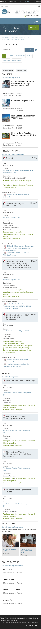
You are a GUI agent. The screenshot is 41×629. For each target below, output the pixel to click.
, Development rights (14, 348)
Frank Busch (7, 403)
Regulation (15, 296)
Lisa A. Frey (7, 336)
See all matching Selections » (12, 527)
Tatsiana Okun (8, 223)
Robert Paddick (8, 225)
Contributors (16, 60)
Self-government (21, 405)
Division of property (18, 185)
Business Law (8, 39)
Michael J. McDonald (10, 511)
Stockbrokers (15, 239)
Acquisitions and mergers (22, 180)
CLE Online (5, 37)
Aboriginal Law (8, 405)
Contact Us (37, 1)
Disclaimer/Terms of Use (24, 618)
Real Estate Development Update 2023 (16, 331)
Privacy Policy (4, 618)
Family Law (7, 185)
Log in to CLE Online (32, 15)
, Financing (25, 348)
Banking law (19, 39)
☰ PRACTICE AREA (9, 44)
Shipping (3, 620)
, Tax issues (15, 183)
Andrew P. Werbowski (10, 287)
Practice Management (10, 343)
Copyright (13, 618)
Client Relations (17, 345)
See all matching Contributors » (13, 565)
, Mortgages (22, 350)
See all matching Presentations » (13, 154)
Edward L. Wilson (8, 339)
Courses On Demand (18, 37)
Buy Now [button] (33, 27)
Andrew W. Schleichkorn (11, 227)
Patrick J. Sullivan (9, 285)
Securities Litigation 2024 (11, 217)
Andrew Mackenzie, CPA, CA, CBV (14, 178)
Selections (6, 60)
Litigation (6, 234)
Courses (10, 55)
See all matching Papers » (11, 377)
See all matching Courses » (12, 77)
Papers (29, 55)
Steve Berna (7, 400)
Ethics (21, 343)
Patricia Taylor (7, 229)
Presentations (20, 55)
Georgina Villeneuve (9, 476)
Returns (35, 618)
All (28, 37)
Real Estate (7, 345)
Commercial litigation (18, 234)
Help (8, 620)
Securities (6, 239)
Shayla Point (7, 438)
